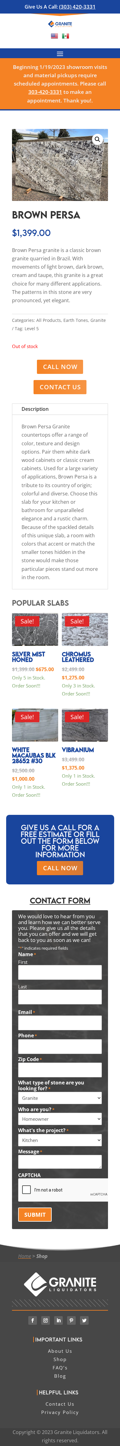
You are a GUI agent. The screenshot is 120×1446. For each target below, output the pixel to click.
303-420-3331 (45, 91)
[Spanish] (65, 37)
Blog (60, 1376)
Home (24, 1256)
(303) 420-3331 (77, 6)
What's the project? (43, 1131)
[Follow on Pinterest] (71, 1320)
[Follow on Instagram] (45, 1320)
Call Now (60, 367)
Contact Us (60, 387)
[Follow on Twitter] (84, 1320)
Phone (27, 1036)
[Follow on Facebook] (32, 1320)
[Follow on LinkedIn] (58, 1320)
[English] (54, 37)
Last (22, 986)
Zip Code (30, 1059)
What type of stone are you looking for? (51, 1086)
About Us (60, 1351)
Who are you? (36, 1110)
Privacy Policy (60, 1412)
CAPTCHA (29, 1175)
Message (30, 1152)
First (22, 962)
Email (26, 1012)
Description (35, 409)
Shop (42, 1256)
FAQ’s (60, 1367)
